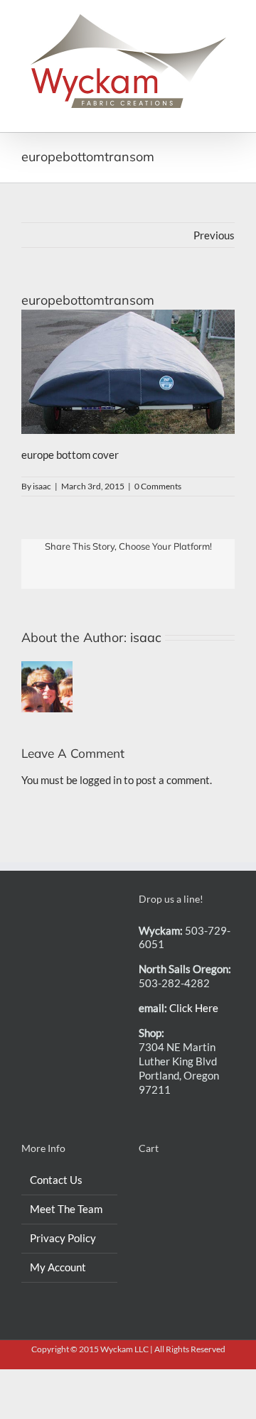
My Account (58, 1267)
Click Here (193, 1007)
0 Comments (157, 486)
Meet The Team (66, 1208)
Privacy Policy (63, 1238)
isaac (42, 486)
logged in (101, 779)
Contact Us (56, 1179)
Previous (214, 235)
